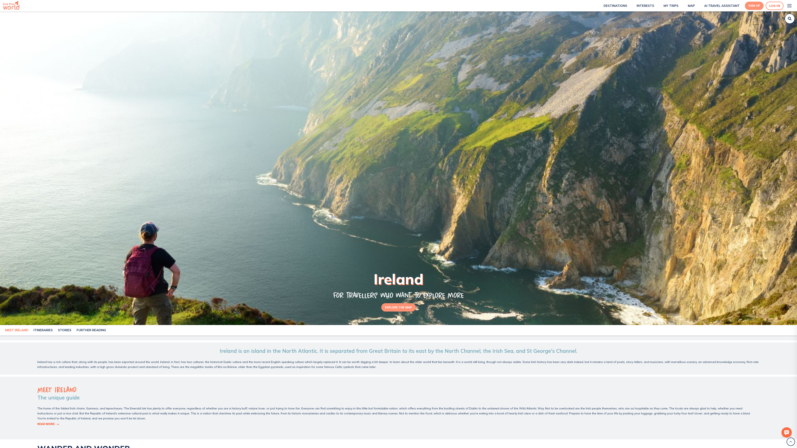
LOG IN (774, 5)
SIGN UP (754, 5)
